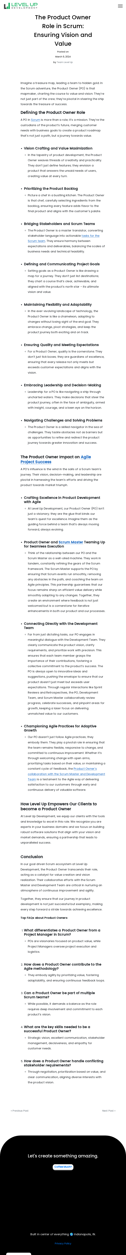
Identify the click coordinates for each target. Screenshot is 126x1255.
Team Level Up (65, 62)
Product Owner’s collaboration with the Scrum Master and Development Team (66, 774)
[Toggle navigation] (120, 6)
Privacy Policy (63, 1243)
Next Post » (108, 1111)
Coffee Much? (63, 1167)
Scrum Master (71, 542)
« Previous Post (20, 1111)
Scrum (35, 120)
